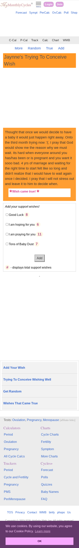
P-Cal (23, 40)
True (49, 48)
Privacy (20, 512)
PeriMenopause (15, 499)
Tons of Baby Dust (21, 244)
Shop (74, 12)
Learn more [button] (42, 531)
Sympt (33, 12)
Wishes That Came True (20, 403)
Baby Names (50, 491)
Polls (44, 477)
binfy (52, 512)
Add (61, 48)
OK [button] (40, 541)
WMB (66, 40)
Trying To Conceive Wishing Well (27, 379)
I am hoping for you (22, 224)
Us (69, 512)
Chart (55, 40)
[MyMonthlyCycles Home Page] (16, 7)
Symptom (47, 449)
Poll (66, 12)
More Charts (49, 456)
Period (8, 434)
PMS (7, 491)
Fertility (46, 441)
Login (49, 4)
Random (34, 48)
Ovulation (18, 420)
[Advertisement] (39, 26)
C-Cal (12, 40)
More (19, 48)
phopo (61, 512)
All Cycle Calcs (14, 456)
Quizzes (46, 484)
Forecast (21, 12)
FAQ (44, 499)
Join (60, 4)
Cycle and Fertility (16, 477)
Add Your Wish (14, 367)
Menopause (51, 420)
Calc (45, 40)
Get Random (12, 391)
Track (34, 40)
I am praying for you (22, 234)
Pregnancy (34, 420)
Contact (32, 512)
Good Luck (16, 214)
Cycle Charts (50, 434)
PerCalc (45, 12)
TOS (10, 512)
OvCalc (57, 12)
